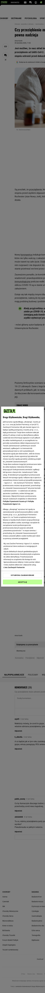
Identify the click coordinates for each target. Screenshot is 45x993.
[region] (22, 497)
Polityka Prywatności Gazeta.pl (15, 501)
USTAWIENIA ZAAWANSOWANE (22, 575)
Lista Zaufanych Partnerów (14, 567)
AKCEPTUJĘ (22, 582)
